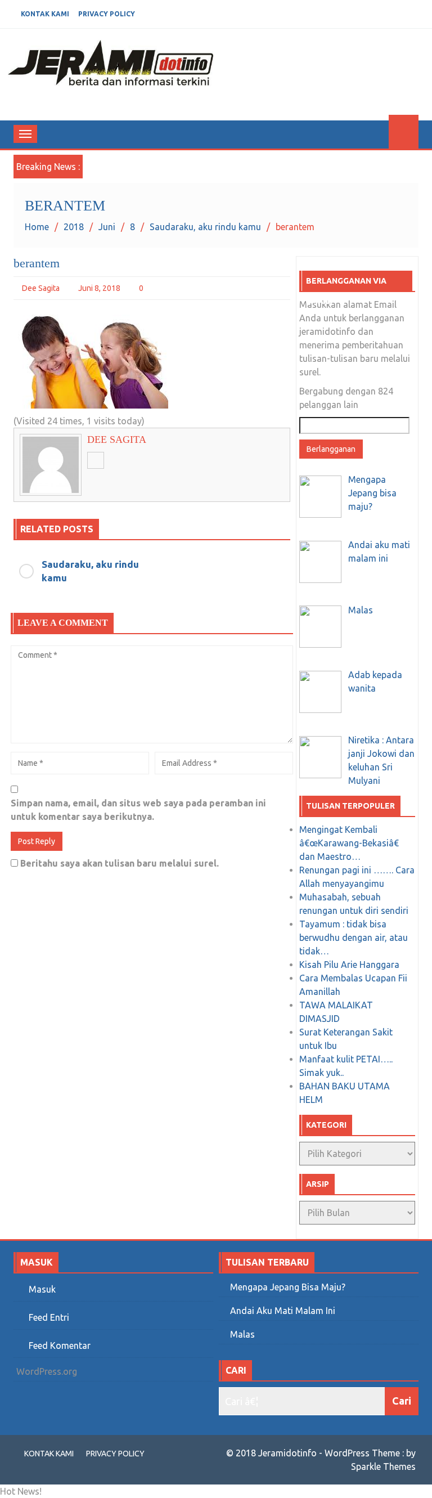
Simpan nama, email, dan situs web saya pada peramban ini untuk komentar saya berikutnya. (138, 810)
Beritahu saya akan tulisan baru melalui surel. (119, 863)
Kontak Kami (45, 13)
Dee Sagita (41, 288)
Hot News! (21, 1491)
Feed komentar (60, 1345)
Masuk (42, 1289)
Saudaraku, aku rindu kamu (90, 571)
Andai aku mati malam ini (282, 1311)
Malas (242, 1334)
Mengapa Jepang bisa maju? (287, 1287)
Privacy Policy (106, 13)
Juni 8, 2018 (99, 288)
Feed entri (49, 1317)
